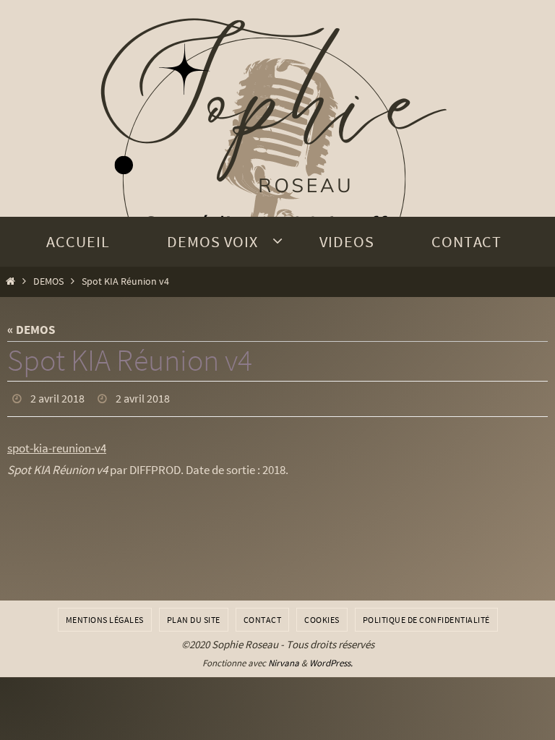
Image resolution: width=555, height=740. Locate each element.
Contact (263, 619)
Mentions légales (105, 619)
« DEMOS (31, 329)
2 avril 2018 (57, 397)
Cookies (322, 619)
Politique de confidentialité (426, 619)
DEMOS (48, 281)
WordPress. (331, 663)
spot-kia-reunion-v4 (56, 444)
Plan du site (193, 619)
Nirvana (283, 663)
